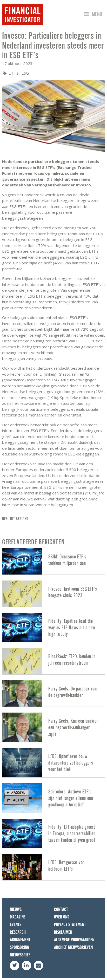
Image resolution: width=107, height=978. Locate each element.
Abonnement (20, 939)
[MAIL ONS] (38, 965)
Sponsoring (19, 947)
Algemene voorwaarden (74, 939)
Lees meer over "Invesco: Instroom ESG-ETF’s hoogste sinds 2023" (53, 594)
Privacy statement (70, 924)
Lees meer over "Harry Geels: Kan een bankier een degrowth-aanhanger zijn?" (53, 727)
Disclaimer (63, 932)
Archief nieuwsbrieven (73, 947)
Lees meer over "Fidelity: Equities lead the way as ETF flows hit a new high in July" (53, 627)
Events (15, 924)
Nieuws (16, 909)
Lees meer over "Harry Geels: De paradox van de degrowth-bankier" (53, 693)
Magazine (17, 917)
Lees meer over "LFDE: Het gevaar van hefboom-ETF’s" (53, 867)
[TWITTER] (14, 965)
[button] (92, 14)
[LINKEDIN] (26, 965)
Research (18, 932)
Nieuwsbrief (20, 955)
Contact (61, 909)
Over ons (61, 917)
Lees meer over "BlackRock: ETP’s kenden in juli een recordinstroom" (53, 661)
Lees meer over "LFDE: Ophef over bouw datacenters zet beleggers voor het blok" (53, 762)
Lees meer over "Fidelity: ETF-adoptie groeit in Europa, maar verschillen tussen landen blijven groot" (53, 833)
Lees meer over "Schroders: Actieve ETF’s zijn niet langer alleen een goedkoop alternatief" (53, 798)
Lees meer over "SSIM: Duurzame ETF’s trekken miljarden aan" (53, 561)
